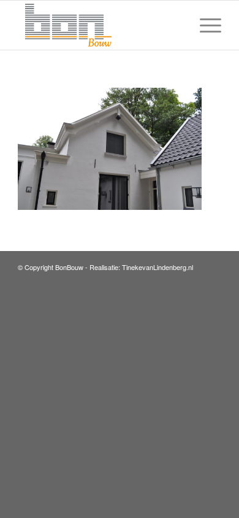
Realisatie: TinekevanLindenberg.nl (141, 267)
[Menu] (204, 25)
